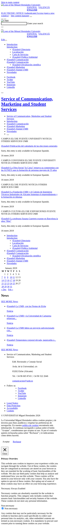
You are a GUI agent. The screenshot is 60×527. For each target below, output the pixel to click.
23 (8, 283)
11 (14, 277)
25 (14, 283)
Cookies (10, 410)
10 (11, 277)
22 (5, 283)
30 (8, 286)
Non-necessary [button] (7, 505)
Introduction (12, 44)
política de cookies (30, 425)
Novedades (12, 72)
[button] (12, 47)
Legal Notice (12, 403)
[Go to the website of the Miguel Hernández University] (20, 5)
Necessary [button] (6, 488)
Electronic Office (12, 13)
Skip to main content (10, 2)
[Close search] (2, 29)
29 (5, 286)
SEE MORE (9, 301)
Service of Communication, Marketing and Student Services (27, 104)
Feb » (10, 289)
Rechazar (17, 441)
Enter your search (35, 23)
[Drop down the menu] (8, 134)
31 (11, 286)
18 (14, 280)
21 (3, 283)
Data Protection (13, 405)
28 (3, 286)
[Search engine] (31, 16)
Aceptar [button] (6, 441)
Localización (18, 52)
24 (11, 283)
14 (3, 280)
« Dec (3, 289)
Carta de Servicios (20, 54)
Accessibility (12, 408)
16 (8, 280)
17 (11, 280)
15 (5, 280)
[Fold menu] (6, 40)
